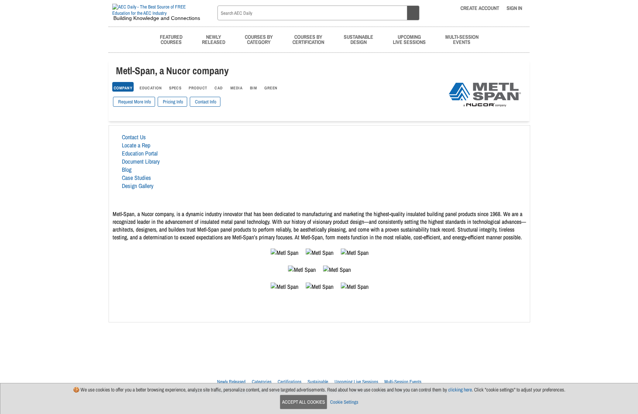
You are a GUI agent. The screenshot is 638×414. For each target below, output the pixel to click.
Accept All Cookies (303, 402)
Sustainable (318, 382)
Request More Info (134, 102)
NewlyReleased (213, 39)
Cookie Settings (344, 402)
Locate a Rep (136, 145)
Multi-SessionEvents (461, 39)
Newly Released (231, 382)
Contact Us (134, 137)
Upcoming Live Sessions (356, 382)
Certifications (289, 382)
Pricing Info (172, 102)
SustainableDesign (358, 39)
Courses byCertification (308, 39)
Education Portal (140, 153)
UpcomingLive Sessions (409, 39)
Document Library (141, 161)
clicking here (460, 389)
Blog (126, 169)
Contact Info (205, 102)
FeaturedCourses (171, 39)
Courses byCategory (259, 39)
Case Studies (136, 178)
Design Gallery (138, 186)
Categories (261, 382)
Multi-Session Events (402, 382)
